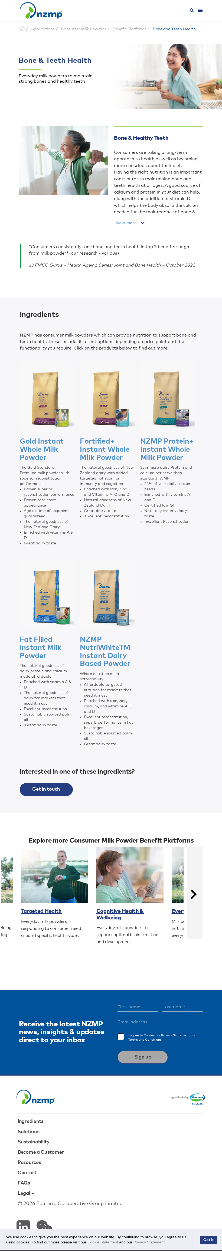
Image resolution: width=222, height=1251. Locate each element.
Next (195, 892)
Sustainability (34, 1142)
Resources (29, 1162)
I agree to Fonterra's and (162, 1038)
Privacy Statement (175, 1035)
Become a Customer (41, 1152)
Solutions (28, 1131)
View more (126, 223)
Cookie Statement (102, 1242)
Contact (27, 1172)
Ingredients (31, 1121)
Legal (24, 1193)
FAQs (24, 1183)
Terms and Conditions (145, 1040)
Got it (208, 1240)
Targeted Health (41, 911)
